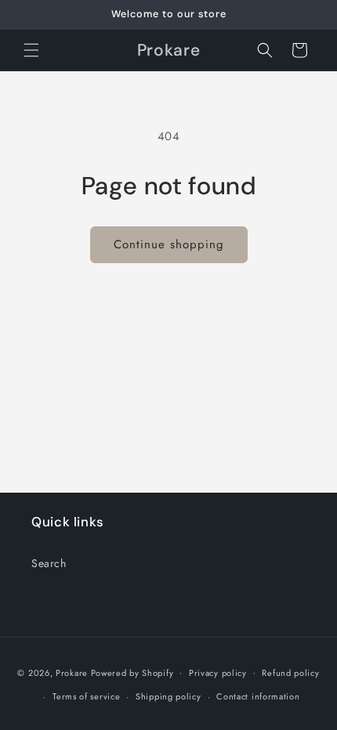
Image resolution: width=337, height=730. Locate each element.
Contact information (257, 696)
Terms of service (86, 696)
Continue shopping (169, 244)
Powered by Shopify (132, 672)
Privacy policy (218, 673)
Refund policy (290, 673)
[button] (31, 50)
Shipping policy (168, 696)
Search (49, 563)
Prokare (72, 672)
